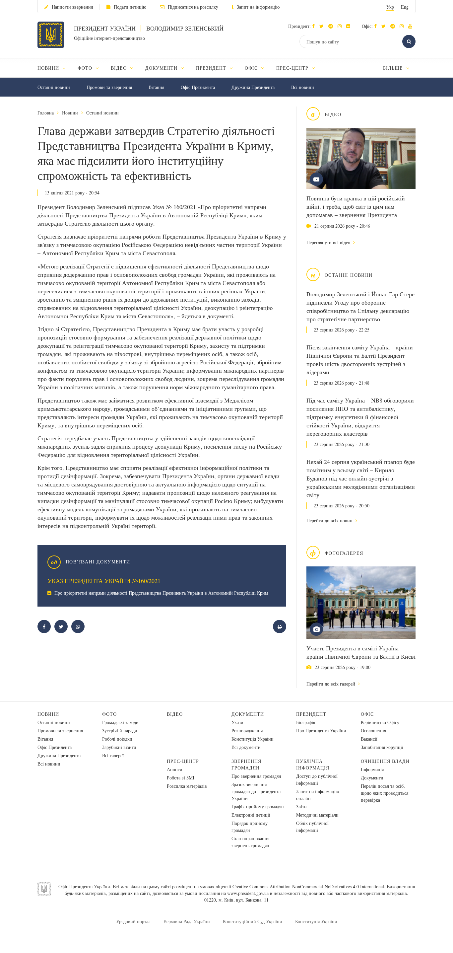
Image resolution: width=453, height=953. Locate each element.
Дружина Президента (253, 87)
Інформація (372, 769)
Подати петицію (130, 7)
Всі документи (246, 747)
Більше (394, 68)
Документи (247, 714)
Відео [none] (119, 68)
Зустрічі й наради (119, 730)
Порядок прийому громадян (249, 826)
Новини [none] (49, 68)
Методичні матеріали (317, 815)
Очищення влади (385, 761)
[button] (323, 26)
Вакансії (369, 739)
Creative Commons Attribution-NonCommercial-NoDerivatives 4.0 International (308, 886)
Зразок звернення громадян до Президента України (256, 791)
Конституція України (252, 739)
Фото (109, 714)
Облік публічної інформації (312, 826)
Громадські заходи (120, 722)
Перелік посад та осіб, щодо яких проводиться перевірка (384, 793)
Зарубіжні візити (119, 747)
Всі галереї (113, 755)
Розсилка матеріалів (187, 786)
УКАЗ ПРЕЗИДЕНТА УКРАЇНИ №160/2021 (104, 581)
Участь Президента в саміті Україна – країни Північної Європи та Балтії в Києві (361, 652)
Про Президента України (321, 730)
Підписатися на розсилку (193, 7)
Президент (311, 714)
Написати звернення (72, 7)
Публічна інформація (312, 764)
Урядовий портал (133, 921)
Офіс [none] (252, 68)
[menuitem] (54, 67)
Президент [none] (212, 68)
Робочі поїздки (117, 739)
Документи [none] (162, 68)
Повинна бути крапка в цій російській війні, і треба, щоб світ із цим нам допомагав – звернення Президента (355, 206)
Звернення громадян (246, 764)
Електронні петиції (250, 815)
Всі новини (302, 87)
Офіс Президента (198, 87)
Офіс (367, 714)
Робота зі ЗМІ (180, 777)
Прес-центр (183, 761)
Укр (390, 7)
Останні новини (53, 87)
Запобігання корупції (382, 747)
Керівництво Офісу (380, 722)
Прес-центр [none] (293, 68)
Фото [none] (86, 68)
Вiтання (156, 87)
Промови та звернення (109, 87)
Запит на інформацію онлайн (317, 794)
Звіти (301, 806)
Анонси (174, 769)
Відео (175, 714)
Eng (405, 7)
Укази (237, 722)
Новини (70, 113)
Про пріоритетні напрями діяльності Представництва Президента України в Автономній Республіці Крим (160, 593)
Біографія (305, 722)
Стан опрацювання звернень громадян (250, 841)
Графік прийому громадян (257, 806)
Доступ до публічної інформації (317, 779)
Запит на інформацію (258, 7)
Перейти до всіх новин (330, 520)
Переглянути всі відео (329, 242)
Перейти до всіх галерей (331, 684)
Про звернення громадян (256, 776)
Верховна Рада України (186, 921)
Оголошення (373, 730)
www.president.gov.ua (248, 893)
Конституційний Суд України (252, 921)
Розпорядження (247, 730)
